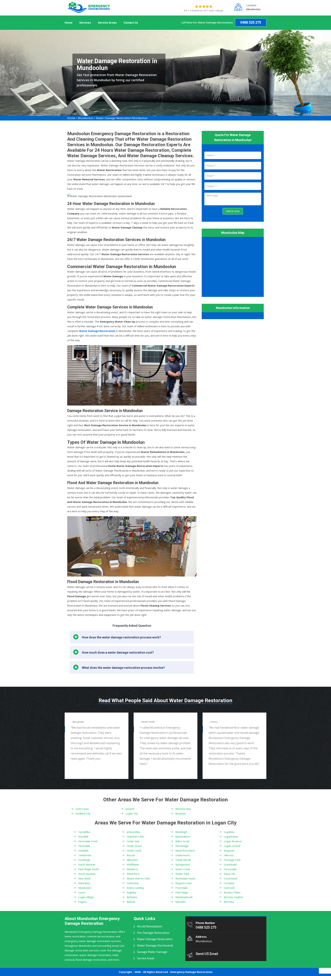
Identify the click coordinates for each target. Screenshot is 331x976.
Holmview (133, 883)
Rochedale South (185, 878)
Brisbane (180, 813)
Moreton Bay (183, 808)
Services (85, 22)
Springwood (182, 864)
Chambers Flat (135, 836)
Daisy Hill (229, 873)
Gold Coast (82, 808)
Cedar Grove (134, 846)
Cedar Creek (134, 850)
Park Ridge (181, 892)
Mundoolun (85, 118)
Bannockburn (182, 836)
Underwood (182, 855)
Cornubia (229, 883)
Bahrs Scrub (182, 841)
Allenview (132, 860)
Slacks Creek (182, 869)
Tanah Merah (183, 860)
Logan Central (232, 846)
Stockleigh (84, 860)
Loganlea (229, 832)
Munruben (84, 883)
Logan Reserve (233, 841)
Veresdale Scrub (88, 841)
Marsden (180, 901)
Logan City (132, 813)
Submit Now (233, 211)
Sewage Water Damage (152, 952)
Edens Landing (135, 887)
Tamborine (84, 855)
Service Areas (107, 22)
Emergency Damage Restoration (191, 972)
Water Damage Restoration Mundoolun (121, 118)
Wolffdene (133, 864)
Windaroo (132, 869)
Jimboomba (133, 832)
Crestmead (230, 878)
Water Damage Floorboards (155, 945)
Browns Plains (232, 892)
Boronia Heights (233, 897)
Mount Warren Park (138, 878)
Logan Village (86, 897)
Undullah (83, 850)
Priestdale (181, 887)
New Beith (84, 878)
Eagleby (131, 892)
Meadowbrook (184, 897)
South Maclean (86, 864)
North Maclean (87, 873)
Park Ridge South (88, 869)
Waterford (133, 873)
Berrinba (229, 901)
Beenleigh (181, 832)
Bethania (132, 897)
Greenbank (230, 864)
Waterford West (185, 850)
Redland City (83, 813)
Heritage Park (232, 860)
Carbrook (229, 887)
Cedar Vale (133, 841)
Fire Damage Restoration (153, 933)
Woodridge (182, 846)
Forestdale (230, 869)
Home (68, 22)
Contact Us (131, 22)
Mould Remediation (149, 926)
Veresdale (84, 846)
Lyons (81, 892)
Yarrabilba (84, 832)
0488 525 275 (250, 22)
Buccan (131, 855)
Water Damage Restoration (155, 939)
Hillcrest (229, 855)
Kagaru (82, 901)
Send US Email (207, 954)
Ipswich (130, 808)
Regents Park (183, 883)
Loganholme (231, 836)
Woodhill (83, 836)
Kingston (229, 850)
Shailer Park (182, 873)
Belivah (131, 901)
